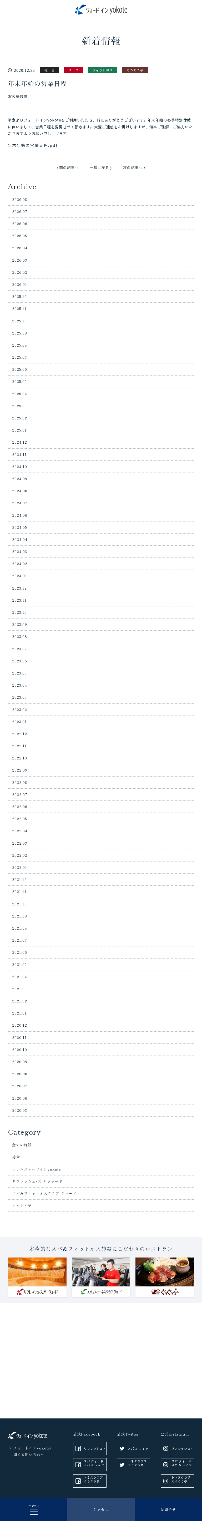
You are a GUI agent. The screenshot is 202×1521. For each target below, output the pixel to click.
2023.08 (19, 636)
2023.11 (19, 600)
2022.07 (19, 794)
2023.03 (19, 697)
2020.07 (19, 1085)
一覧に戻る (99, 167)
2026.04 (19, 247)
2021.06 (19, 952)
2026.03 (19, 260)
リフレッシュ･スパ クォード (37, 1181)
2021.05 (19, 964)
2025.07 (19, 357)
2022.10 (19, 757)
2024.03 (19, 551)
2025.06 (19, 369)
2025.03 (19, 405)
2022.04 (19, 830)
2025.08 (19, 345)
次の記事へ (133, 167)
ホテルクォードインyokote (36, 1169)
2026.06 (19, 223)
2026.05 (19, 235)
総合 (16, 1156)
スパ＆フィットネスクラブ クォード (44, 1193)
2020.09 (19, 1061)
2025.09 (19, 333)
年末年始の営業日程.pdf (33, 145)
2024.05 (19, 527)
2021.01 (19, 1013)
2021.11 (19, 891)
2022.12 (19, 733)
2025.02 (19, 417)
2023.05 (19, 673)
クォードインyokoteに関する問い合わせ (33, 1451)
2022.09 (19, 770)
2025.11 (19, 308)
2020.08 (19, 1073)
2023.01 (19, 721)
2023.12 (19, 588)
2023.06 (19, 660)
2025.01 (19, 430)
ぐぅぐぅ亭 (22, 1205)
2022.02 (19, 855)
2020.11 (19, 1037)
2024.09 (19, 478)
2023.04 (19, 685)
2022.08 (19, 782)
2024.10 (19, 466)
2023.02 (19, 709)
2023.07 (19, 648)
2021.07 (19, 940)
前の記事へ (69, 167)
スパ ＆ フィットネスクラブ (94, 1467)
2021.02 (19, 1000)
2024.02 (19, 563)
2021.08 (19, 928)
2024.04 (19, 539)
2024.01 (19, 575)
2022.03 (19, 843)
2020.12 (19, 1025)
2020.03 (19, 1110)
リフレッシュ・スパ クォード (95, 1450)
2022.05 (19, 818)
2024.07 (19, 502)
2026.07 (19, 211)
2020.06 (19, 1098)
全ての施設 (22, 1144)
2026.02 (19, 272)
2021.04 (19, 976)
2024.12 (19, 442)
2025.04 (19, 393)
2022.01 (19, 867)
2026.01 (19, 284)
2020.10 (19, 1049)
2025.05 (19, 381)
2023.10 (19, 612)
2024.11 (19, 454)
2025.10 (19, 320)
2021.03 (19, 988)
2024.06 (19, 515)
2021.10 (19, 903)
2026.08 (19, 199)
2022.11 (19, 745)
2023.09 (19, 624)
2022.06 (19, 806)
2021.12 (19, 879)
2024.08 (19, 490)
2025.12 (19, 296)
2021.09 (19, 916)
